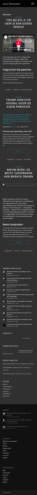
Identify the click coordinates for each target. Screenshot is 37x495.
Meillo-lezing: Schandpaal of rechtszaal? (23, 364)
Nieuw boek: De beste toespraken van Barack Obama (18, 173)
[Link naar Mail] (33, 492)
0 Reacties (16, 89)
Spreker (5, 446)
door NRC (14, 127)
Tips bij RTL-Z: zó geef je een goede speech (18, 23)
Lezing (5, 391)
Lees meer (18, 151)
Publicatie (18, 97)
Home (4, 443)
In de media (18, 17)
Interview (5, 389)
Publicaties (6, 453)
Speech (5, 396)
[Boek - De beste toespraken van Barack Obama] (18, 190)
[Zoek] (28, 3)
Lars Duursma (28, 89)
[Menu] (32, 3)
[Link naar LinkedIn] (28, 492)
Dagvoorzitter (7, 448)
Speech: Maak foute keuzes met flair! (21, 374)
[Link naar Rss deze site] (30, 492)
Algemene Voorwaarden (10, 441)
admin (28, 159)
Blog (4, 384)
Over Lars (6, 455)
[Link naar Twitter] (25, 492)
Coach (4, 450)
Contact (5, 457)
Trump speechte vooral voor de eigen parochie (18, 103)
